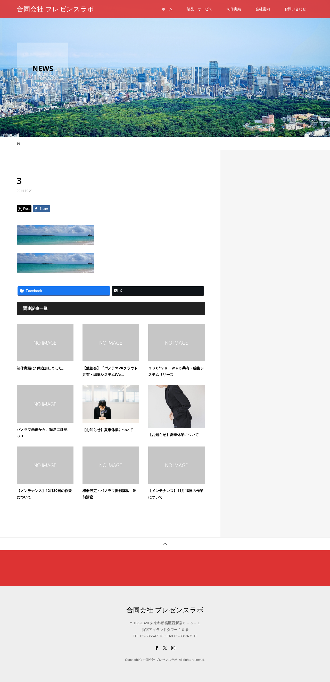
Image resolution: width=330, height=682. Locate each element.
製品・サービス (199, 9)
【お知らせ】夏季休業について (107, 429)
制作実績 (234, 9)
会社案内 (262, 9)
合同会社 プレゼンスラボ (55, 9)
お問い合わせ (295, 9)
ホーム (167, 9)
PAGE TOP (318, 656)
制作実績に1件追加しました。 (41, 368)
